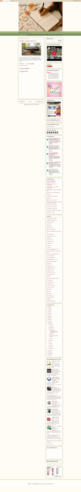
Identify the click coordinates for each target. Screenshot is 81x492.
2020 (49, 316)
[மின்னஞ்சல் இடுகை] (27, 63)
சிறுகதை (48, 263)
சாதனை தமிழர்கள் (50, 257)
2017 (49, 321)
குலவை (49, 72)
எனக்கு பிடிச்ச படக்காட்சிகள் (52, 208)
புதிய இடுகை (22, 101)
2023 (49, 311)
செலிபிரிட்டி (49, 265)
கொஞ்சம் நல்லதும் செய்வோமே (52, 196)
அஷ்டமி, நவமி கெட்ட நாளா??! (52, 395)
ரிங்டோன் (48, 289)
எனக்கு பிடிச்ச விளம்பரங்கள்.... (52, 204)
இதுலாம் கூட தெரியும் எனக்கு (52, 199)
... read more (55, 142)
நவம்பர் (50, 325)
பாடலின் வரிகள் (49, 282)
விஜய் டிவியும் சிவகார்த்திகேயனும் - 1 (56, 388)
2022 (49, 313)
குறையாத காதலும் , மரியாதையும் (54, 145)
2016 (49, 322)
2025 (49, 308)
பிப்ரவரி (50, 346)
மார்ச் (50, 345)
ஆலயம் (48, 223)
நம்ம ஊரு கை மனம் (50, 272)
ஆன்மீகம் (48, 225)
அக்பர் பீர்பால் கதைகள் (51, 218)
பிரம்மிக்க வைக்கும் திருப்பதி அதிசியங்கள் (56, 370)
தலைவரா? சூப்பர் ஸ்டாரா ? (53, 169)
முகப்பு (30, 101)
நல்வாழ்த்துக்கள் (50, 274)
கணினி (48, 243)
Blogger (48, 483)
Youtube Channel (50, 300)
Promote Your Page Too (50, 444)
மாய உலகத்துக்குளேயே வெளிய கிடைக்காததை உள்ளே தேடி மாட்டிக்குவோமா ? (54, 153)
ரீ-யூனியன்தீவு (51, 334)
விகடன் (48, 291)
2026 (49, 306)
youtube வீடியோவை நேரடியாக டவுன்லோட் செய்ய (55, 418)
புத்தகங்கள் (49, 194)
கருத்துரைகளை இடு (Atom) (34, 104)
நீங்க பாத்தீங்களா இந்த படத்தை (52, 278)
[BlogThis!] (30, 63)
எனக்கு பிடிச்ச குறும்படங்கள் (52, 206)
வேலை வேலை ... (50, 295)
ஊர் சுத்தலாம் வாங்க (50, 236)
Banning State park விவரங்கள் (53, 73)
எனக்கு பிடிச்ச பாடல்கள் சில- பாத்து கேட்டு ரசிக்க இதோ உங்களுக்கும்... (54, 202)
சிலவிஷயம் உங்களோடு (51, 261)
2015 (49, 350)
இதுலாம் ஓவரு (49, 227)
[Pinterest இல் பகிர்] (33, 63)
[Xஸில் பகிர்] (31, 63)
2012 (49, 355)
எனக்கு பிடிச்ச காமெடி (51, 212)
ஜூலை (50, 340)
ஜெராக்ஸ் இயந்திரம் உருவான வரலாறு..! (55, 410)
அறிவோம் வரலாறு (50, 221)
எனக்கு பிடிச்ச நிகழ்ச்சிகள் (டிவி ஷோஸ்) (54, 210)
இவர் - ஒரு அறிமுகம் (50, 229)
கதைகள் (48, 245)
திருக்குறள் (49, 198)
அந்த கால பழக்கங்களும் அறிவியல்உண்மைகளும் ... (51, 181)
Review (48, 298)
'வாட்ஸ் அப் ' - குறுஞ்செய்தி (56, 426)
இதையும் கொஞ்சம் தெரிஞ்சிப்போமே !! (53, 192)
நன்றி (48, 276)
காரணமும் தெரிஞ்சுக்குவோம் (52, 249)
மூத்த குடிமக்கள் (50, 287)
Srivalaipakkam (49, 442)
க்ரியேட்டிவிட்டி (49, 239)
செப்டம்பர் (51, 329)
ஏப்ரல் (50, 343)
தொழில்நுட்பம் (49, 270)
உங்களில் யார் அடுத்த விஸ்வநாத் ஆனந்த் (54, 231)
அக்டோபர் (51, 327)
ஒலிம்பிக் (48, 237)
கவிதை (48, 247)
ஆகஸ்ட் (50, 338)
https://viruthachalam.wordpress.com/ (54, 120)
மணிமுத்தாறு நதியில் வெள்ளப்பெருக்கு (53, 435)
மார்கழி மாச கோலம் (50, 285)
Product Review (50, 297)
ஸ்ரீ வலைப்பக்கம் (28, 5)
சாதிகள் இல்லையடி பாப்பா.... (52, 259)
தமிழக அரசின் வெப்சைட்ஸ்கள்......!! (55, 402)
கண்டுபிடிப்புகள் (49, 241)
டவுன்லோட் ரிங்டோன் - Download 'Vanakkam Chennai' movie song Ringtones (56, 379)
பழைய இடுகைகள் (39, 101)
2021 (49, 314)
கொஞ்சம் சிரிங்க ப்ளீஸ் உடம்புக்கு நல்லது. (54, 251)
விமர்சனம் (48, 293)
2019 (49, 318)
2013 (49, 353)
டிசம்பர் (50, 324)
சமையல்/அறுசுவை (50, 255)
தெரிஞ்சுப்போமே (24, 65)
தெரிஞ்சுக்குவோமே (50, 267)
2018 (49, 319)
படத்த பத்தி (49, 280)
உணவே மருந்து (49, 234)
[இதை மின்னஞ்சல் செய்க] (29, 63)
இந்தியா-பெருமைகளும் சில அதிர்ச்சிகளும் (51, 184)
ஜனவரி (50, 348)
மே (49, 341)
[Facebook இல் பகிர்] (32, 63)
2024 (49, 309)
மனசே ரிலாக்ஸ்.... (50, 283)
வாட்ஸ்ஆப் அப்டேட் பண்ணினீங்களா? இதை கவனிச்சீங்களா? (53, 331)
